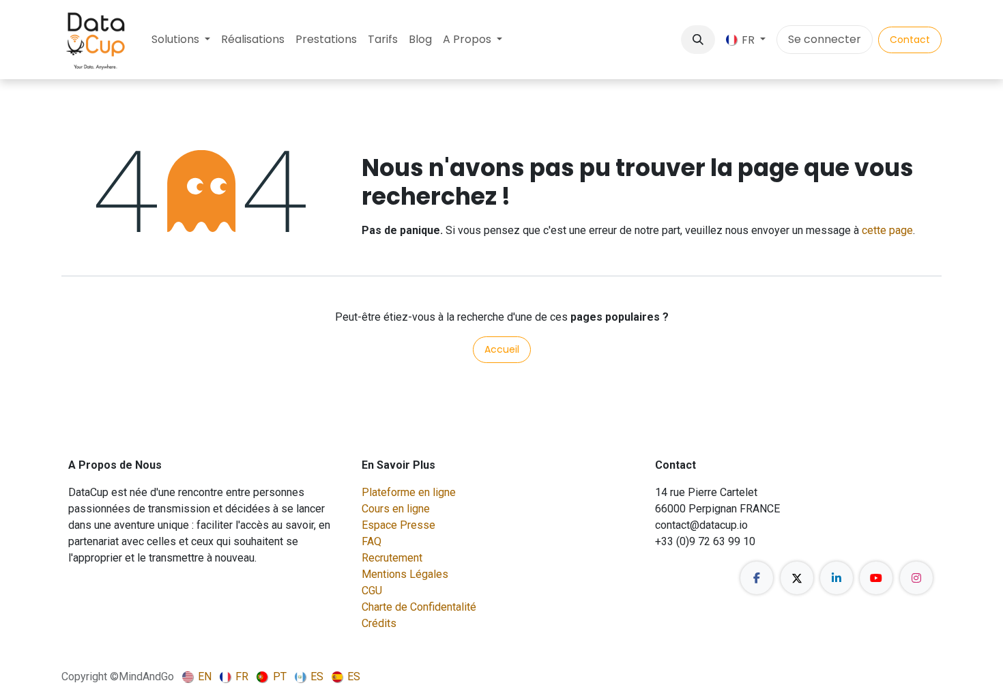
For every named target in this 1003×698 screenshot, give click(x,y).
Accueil (501, 349)
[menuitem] (181, 39)
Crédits (379, 623)
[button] (698, 39)
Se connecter (824, 39)
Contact (910, 39)
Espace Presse (398, 525)
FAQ (371, 541)
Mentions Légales (405, 574)
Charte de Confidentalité (419, 606)
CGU (372, 590)
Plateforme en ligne (409, 492)
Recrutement (392, 557)
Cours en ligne (396, 508)
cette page (887, 230)
